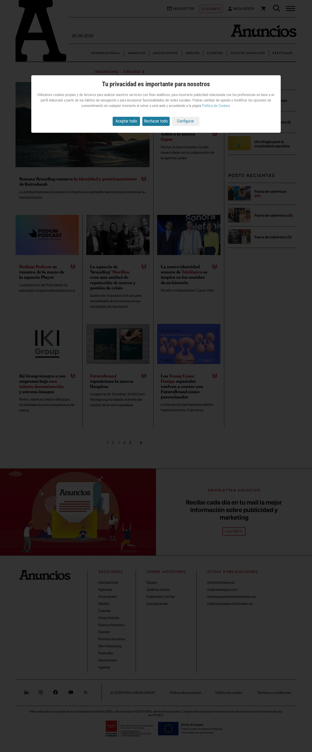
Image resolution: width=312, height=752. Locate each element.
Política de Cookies (216, 106)
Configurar (185, 121)
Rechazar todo (156, 121)
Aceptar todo (126, 121)
